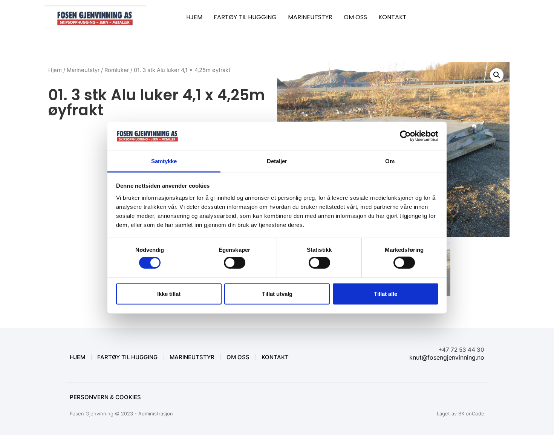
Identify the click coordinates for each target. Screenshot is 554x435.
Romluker (116, 70)
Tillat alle (385, 293)
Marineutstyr (83, 70)
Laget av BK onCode (460, 413)
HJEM (194, 17)
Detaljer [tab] (277, 161)
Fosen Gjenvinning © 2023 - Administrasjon (121, 413)
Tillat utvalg (277, 293)
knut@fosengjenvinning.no (446, 357)
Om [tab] (390, 161)
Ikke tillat (169, 293)
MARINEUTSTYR (310, 17)
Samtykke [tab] (164, 161)
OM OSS (355, 17)
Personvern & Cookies (105, 397)
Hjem (55, 70)
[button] (496, 75)
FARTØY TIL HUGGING (245, 17)
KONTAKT (392, 17)
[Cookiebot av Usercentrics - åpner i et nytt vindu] (405, 136)
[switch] (234, 263)
